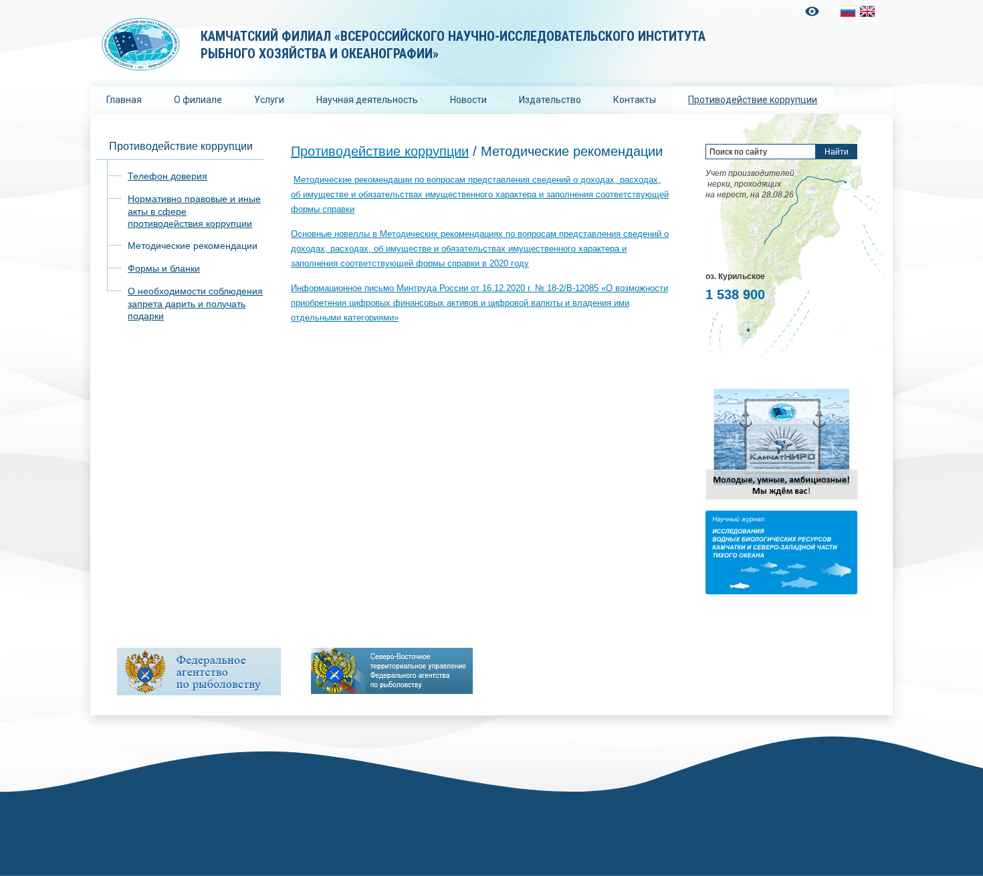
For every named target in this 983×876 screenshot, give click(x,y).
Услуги (269, 99)
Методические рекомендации (192, 245)
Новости (468, 99)
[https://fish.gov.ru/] (199, 671)
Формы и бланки (164, 268)
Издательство (550, 99)
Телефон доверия (167, 176)
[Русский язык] (848, 11)
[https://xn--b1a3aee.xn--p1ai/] (392, 671)
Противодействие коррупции (752, 99)
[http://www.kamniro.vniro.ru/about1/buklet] (781, 499)
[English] (867, 11)
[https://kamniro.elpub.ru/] (781, 591)
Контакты (634, 99)
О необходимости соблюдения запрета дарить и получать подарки (195, 303)
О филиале (198, 99)
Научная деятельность (367, 99)
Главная (124, 99)
